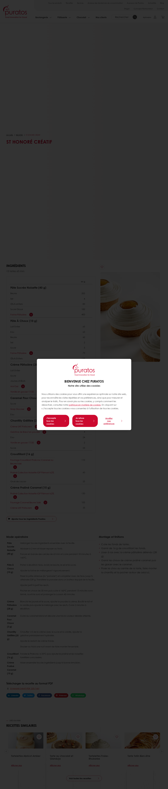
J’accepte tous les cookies (51, 421)
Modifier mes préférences (109, 421)
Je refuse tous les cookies (80, 421)
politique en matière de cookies (85, 404)
